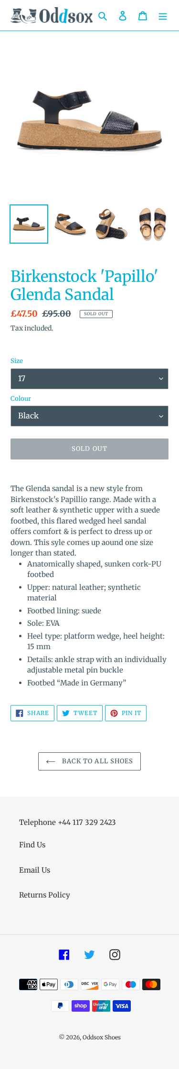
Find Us (32, 844)
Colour (21, 399)
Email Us (34, 870)
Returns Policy (44, 894)
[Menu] (163, 15)
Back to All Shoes (96, 761)
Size (17, 361)
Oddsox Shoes (102, 1037)
